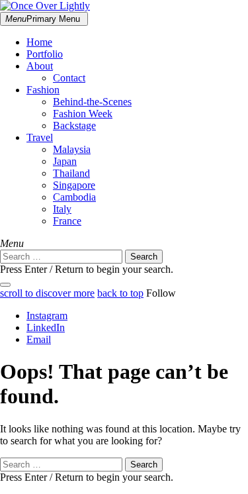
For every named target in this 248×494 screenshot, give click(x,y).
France (67, 220)
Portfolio (44, 54)
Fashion (43, 89)
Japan (65, 161)
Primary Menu (42, 19)
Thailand (71, 173)
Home (39, 42)
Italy (62, 209)
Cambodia (74, 197)
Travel (39, 137)
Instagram (46, 315)
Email (38, 339)
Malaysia (72, 149)
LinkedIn (45, 327)
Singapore (74, 185)
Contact (69, 77)
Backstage (74, 125)
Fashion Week (82, 113)
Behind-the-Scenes (92, 101)
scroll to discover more (47, 293)
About (39, 66)
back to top (120, 293)
